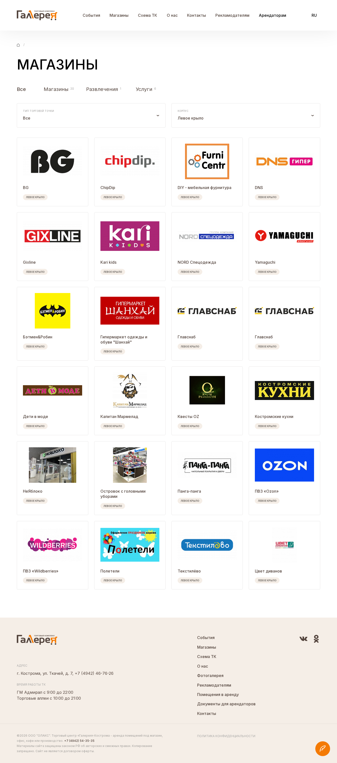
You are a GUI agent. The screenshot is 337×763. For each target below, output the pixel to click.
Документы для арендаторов (226, 703)
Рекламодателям (232, 15)
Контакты (196, 15)
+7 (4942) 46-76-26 (94, 673)
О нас (172, 15)
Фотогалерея (210, 675)
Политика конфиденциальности (226, 736)
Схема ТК (147, 15)
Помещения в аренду (218, 694)
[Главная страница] (18, 45)
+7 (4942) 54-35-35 (79, 741)
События (91, 15)
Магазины (119, 15)
